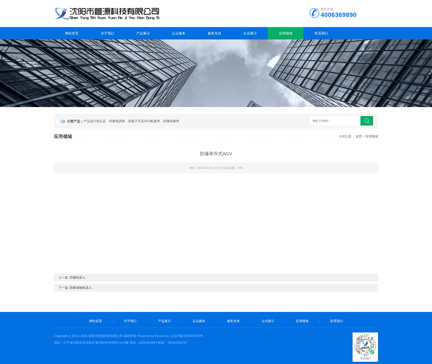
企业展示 (250, 33)
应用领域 (285, 33)
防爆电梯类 (171, 121)
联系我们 (321, 33)
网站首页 (72, 33)
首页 (359, 136)
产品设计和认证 (95, 121)
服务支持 (214, 33)
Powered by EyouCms (152, 336)
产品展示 (143, 33)
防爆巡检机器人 (81, 287)
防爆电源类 (117, 121)
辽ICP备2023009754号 (187, 336)
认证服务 (178, 33)
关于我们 (107, 33)
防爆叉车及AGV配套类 (144, 121)
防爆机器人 (78, 277)
